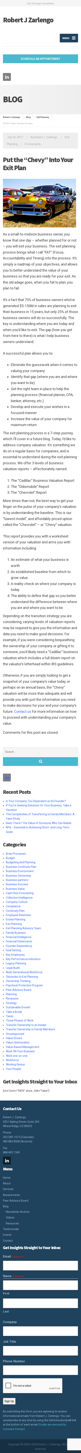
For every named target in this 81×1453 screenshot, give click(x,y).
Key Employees (15, 954)
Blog (5, 1206)
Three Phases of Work (19, 1020)
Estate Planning (15, 919)
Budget (10, 858)
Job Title (9, 1341)
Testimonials (11, 1229)
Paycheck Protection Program (24, 985)
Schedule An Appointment (40, 58)
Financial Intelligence (18, 937)
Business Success (17, 884)
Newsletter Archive (17, 1211)
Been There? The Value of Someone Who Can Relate (38, 823)
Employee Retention (18, 915)
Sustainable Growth (18, 1007)
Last (6, 1311)
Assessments (11, 1195)
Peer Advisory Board (18, 989)
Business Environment (20, 871)
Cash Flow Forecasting (20, 893)
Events (7, 1234)
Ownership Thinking (18, 981)
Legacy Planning (16, 963)
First (6, 1293)
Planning (11, 994)
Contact (8, 1240)
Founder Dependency (19, 945)
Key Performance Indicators (23, 959)
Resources (12, 1223)
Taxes (9, 1016)
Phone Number (14, 1361)
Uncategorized (15, 1033)
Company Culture (17, 902)
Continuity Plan (15, 910)
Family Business (16, 932)
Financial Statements (19, 941)
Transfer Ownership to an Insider (26, 1025)
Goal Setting (13, 950)
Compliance (13, 906)
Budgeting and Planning (20, 862)
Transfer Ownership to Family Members (30, 1029)
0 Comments (33, 144)
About (7, 1183)
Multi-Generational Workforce (24, 972)
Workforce (12, 1060)
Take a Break (14, 1011)
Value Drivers (14, 1038)
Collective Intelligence (19, 897)
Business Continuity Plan (21, 866)
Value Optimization (18, 1042)
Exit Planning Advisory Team (23, 928)
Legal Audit (13, 967)
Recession (12, 998)
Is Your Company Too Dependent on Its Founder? (36, 801)
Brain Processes (16, 853)
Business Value (15, 888)
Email (13, 1256)
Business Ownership (18, 875)
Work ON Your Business (20, 1051)
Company (10, 1322)
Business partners (17, 880)
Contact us (22, 711)
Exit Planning (14, 923)
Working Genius (15, 1064)
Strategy (11, 1003)
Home (6, 1177)
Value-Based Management (22, 1047)
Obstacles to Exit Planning (22, 976)
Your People (13, 1069)
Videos (10, 1217)
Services (8, 1189)
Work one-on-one (16, 1055)
